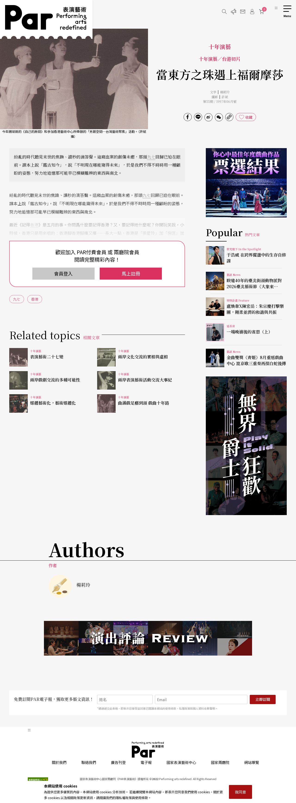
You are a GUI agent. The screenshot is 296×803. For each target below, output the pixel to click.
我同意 (240, 792)
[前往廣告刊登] (233, 11)
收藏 (249, 117)
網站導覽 (251, 762)
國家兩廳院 (220, 762)
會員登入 (63, 273)
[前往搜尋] (224, 11)
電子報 (146, 762)
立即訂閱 (262, 699)
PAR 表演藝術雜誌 (148, 750)
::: (276, 7)
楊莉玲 (225, 92)
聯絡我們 (88, 762)
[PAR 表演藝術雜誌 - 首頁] (46, 19)
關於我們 (59, 762)
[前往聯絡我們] (242, 11)
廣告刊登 (118, 762)
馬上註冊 (131, 273)
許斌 (225, 97)
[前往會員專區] (252, 11)
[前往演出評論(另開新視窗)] (148, 638)
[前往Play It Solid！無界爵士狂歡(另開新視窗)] (246, 445)
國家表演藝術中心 (181, 762)
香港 (34, 225)
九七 (151, 157)
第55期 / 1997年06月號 (220, 101)
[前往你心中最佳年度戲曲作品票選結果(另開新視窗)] (246, 182)
